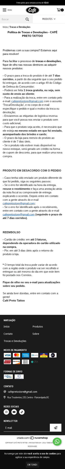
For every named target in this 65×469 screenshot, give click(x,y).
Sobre (35, 333)
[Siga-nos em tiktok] (22, 412)
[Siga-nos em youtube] (14, 412)
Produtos (37, 326)
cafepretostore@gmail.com (22, 391)
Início (5, 27)
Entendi (33, 464)
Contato (8, 333)
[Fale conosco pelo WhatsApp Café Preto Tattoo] (57, 442)
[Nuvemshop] (32, 439)
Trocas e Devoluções (15, 341)
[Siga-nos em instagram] (6, 412)
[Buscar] (27, 19)
